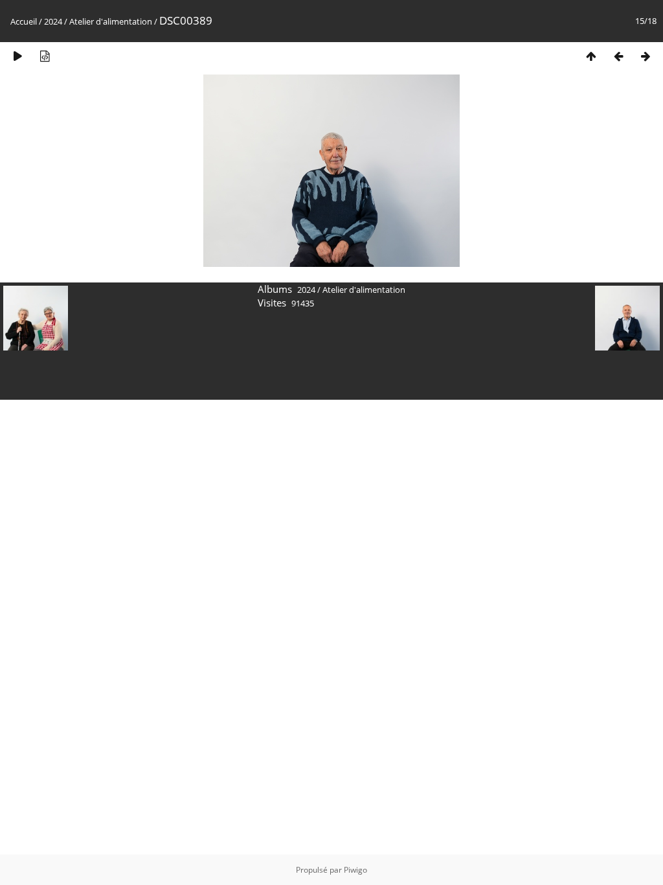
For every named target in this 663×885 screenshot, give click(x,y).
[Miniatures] (591, 56)
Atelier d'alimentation (110, 21)
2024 (53, 21)
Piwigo (355, 869)
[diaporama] (17, 56)
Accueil (23, 21)
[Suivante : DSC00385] (645, 56)
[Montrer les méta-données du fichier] (44, 56)
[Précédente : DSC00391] (618, 56)
